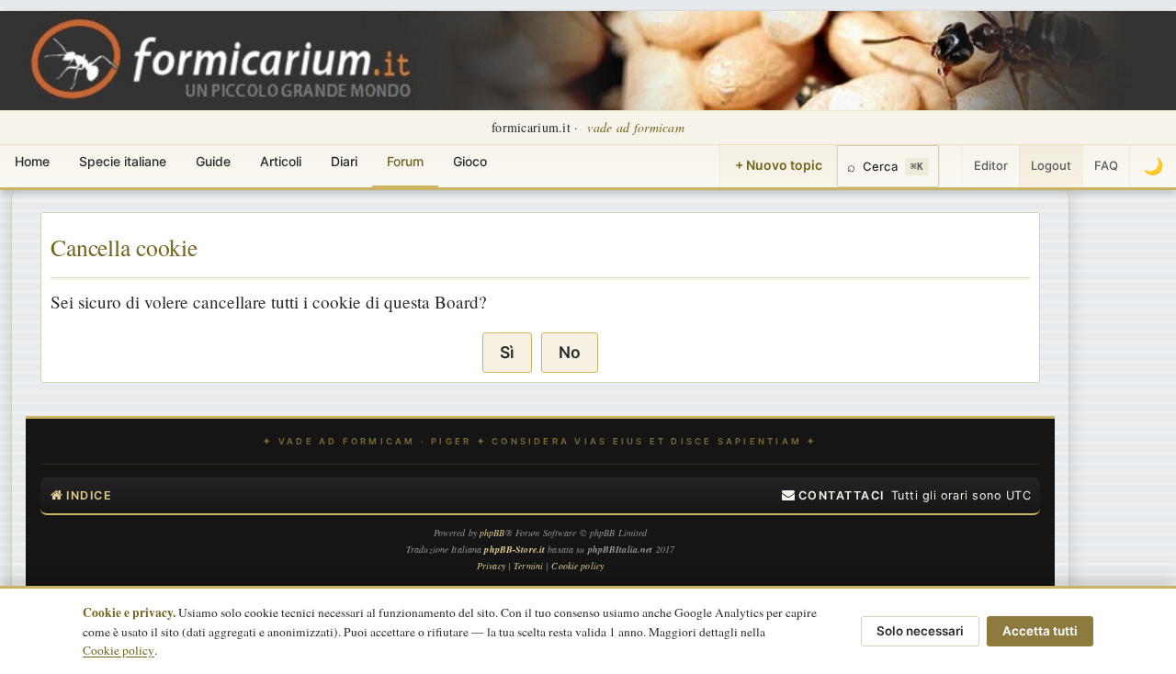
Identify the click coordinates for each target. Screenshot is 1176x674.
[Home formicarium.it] (588, 60)
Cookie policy (118, 650)
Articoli (280, 161)
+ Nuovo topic (778, 165)
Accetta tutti (1040, 630)
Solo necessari (920, 630)
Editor (991, 165)
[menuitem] (833, 496)
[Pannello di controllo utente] (951, 166)
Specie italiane (122, 161)
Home (32, 161)
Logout (1051, 165)
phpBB (492, 532)
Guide (213, 161)
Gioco (470, 161)
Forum (405, 161)
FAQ (1106, 165)
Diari (344, 161)
